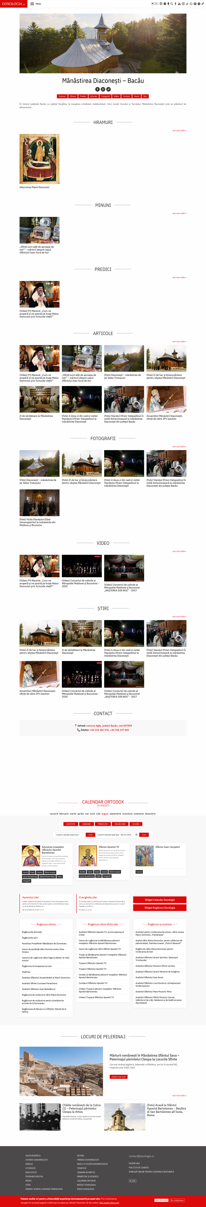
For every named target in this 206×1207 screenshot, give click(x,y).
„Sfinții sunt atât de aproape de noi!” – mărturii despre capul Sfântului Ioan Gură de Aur (37, 249)
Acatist (82, 872)
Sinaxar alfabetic (86, 1172)
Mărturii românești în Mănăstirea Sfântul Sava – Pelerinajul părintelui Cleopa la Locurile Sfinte (144, 1057)
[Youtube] (179, 3)
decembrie (150, 813)
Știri (145, 96)
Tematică (81, 1168)
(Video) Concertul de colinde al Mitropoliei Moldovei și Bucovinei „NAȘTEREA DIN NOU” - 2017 (122, 587)
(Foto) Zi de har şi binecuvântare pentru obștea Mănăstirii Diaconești (166, 376)
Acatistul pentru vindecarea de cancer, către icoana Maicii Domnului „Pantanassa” (160, 933)
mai (87, 813)
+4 (99, 730)
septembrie (115, 813)
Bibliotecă (31, 1172)
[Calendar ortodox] (161, 3)
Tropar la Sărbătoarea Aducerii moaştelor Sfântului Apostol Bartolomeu (102, 956)
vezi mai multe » (179, 130)
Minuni (73, 96)
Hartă (136, 96)
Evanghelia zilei (88, 897)
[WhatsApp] (191, 3)
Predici (83, 96)
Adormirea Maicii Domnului (34, 187)
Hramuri (62, 96)
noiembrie (139, 813)
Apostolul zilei (30, 897)
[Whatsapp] (103, 89)
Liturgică (30, 1168)
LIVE (155, 3)
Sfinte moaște (50, 872)
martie (73, 813)
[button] (35, 3)
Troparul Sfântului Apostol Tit (92, 963)
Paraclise (103, 824)
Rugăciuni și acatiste (160, 924)
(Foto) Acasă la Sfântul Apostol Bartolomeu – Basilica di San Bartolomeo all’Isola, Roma (166, 1110)
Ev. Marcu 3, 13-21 (85, 910)
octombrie (127, 813)
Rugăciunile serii (30, 937)
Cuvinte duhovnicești (37, 1160)
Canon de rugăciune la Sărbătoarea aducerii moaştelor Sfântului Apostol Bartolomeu (99, 942)
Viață (32, 872)
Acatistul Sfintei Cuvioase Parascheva (39, 983)
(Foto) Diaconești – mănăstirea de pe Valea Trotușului (122, 376)
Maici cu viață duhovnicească (92, 1164)
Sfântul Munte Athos (47, 876)
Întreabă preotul (34, 1176)
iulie (98, 813)
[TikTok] (187, 3)
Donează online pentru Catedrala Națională (151, 1172)
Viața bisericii (33, 1155)
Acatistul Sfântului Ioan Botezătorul (38, 989)
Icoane (39, 872)
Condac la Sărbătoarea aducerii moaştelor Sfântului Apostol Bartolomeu (103, 976)
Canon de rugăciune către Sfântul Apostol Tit (100, 949)
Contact (126, 96)
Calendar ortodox (103, 803)
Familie (29, 1164)
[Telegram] (199, 3)
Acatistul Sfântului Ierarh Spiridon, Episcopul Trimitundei (157, 959)
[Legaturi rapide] (202, 3)
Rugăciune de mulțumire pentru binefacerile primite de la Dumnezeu (43, 1002)
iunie (92, 813)
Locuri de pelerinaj (30, 876)
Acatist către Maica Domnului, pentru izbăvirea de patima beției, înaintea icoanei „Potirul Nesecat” (159, 942)
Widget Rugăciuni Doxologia (160, 907)
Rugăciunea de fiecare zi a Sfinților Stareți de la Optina (44, 1010)
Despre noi (134, 1163)
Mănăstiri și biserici (88, 1176)
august (105, 813)
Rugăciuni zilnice (46, 924)
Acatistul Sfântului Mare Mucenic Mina (153, 991)
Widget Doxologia (86, 1185)
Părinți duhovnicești (88, 1160)
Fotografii (105, 96)
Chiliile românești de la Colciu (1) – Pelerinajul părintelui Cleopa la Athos (81, 1108)
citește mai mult (119, 1076)
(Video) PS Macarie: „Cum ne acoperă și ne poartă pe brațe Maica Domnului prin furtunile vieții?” (39, 313)
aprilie (80, 813)
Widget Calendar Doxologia (160, 899)
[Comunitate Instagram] (195, 3)
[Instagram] (183, 3)
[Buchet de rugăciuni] (168, 3)
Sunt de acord (161, 1200)
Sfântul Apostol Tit (109, 846)
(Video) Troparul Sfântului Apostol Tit (96, 997)
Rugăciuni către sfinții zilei (103, 924)
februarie (64, 813)
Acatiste (71, 824)
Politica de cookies (139, 1167)
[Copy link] (108, 89)
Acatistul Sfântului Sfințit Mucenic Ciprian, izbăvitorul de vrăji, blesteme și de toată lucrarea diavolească (158, 1000)
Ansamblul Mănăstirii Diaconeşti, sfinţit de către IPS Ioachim (165, 417)
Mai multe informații (109, 1202)
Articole (93, 96)
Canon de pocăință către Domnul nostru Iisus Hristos (43, 950)
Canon (25, 872)
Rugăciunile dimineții (32, 932)
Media (28, 1181)
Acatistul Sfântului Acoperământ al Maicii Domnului (46, 977)
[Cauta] (171, 3)
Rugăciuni (120, 824)
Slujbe (136, 824)
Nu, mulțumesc (177, 1200)
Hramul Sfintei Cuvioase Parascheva (44, 1189)
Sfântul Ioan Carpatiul (167, 846)
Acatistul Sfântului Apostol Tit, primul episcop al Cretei (101, 933)
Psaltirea (26, 971)
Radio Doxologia (85, 1189)
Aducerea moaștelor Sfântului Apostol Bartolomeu (53, 849)
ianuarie (54, 813)
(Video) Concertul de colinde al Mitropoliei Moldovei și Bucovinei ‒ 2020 (80, 583)
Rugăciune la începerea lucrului (37, 966)
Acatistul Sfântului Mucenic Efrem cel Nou (155, 965)
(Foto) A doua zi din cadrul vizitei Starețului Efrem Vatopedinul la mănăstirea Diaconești (79, 418)
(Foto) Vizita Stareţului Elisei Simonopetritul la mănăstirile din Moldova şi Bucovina (38, 522)
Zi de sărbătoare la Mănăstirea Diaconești (36, 417)
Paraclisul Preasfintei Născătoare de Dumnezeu (44, 943)
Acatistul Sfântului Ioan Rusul (149, 977)
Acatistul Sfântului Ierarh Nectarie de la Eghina (158, 971)
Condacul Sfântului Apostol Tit (93, 983)
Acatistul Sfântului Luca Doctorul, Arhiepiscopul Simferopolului (158, 984)
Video (116, 96)
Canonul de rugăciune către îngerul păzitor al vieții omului (45, 959)
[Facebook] (175, 3)
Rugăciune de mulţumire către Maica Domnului (44, 994)
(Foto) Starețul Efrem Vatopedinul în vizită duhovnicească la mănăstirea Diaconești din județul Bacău (124, 418)
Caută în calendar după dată (108, 835)
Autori (80, 1155)
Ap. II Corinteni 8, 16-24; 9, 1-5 (33, 910)
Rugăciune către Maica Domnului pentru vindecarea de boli (154, 950)
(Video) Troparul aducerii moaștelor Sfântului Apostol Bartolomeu (100, 990)
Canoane (86, 824)
